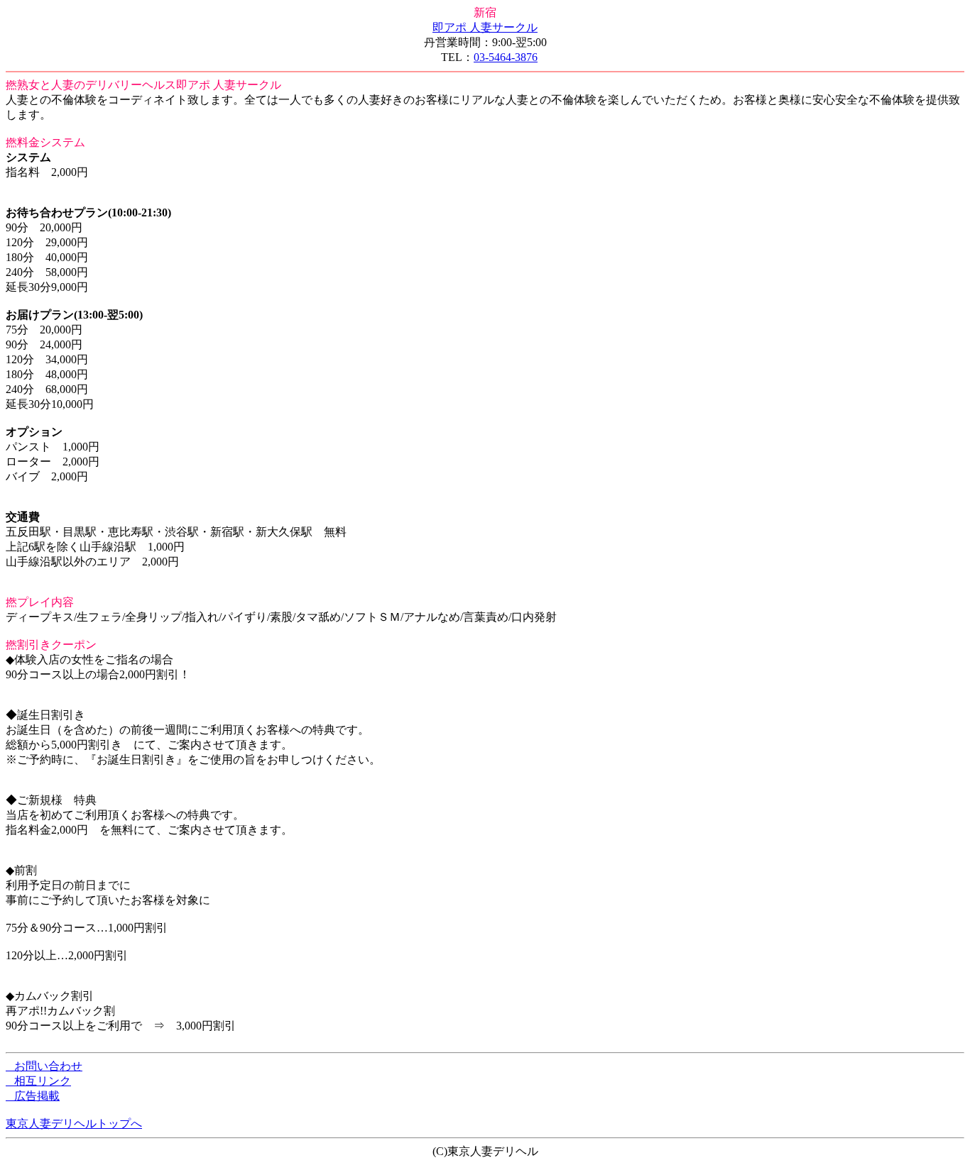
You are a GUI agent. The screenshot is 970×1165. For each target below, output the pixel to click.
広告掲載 (33, 1096)
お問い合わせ (44, 1066)
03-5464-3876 (506, 57)
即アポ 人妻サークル (485, 27)
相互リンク (38, 1081)
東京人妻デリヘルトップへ (74, 1123)
